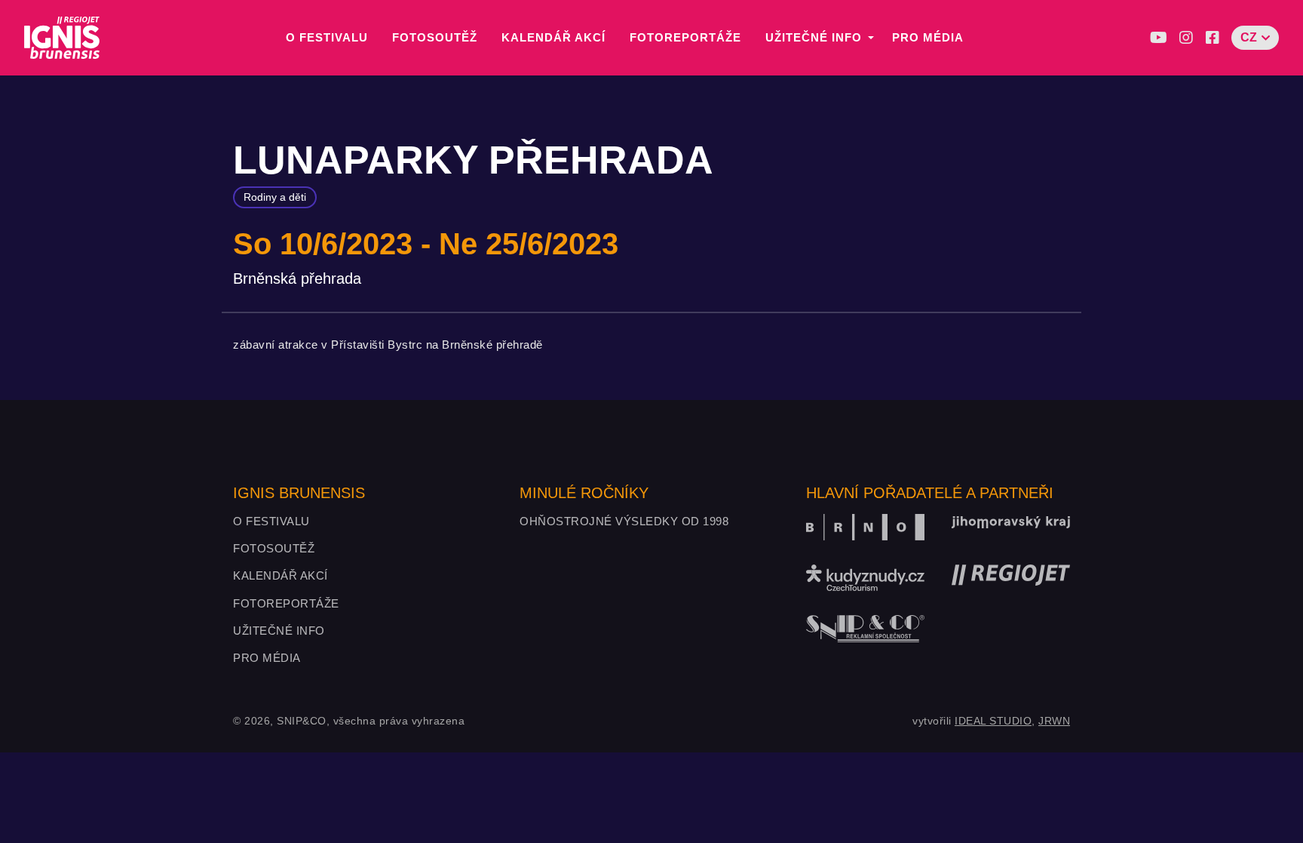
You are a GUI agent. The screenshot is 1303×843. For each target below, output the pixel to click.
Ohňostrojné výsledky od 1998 (624, 521)
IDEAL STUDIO (993, 721)
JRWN (1054, 721)
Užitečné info (813, 37)
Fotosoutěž (434, 37)
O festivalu (327, 37)
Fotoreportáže (685, 37)
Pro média (928, 37)
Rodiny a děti (275, 197)
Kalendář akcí (553, 37)
